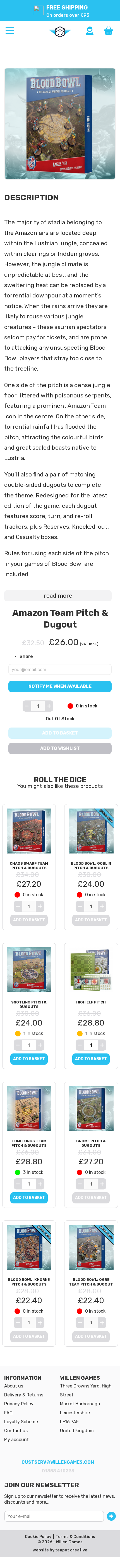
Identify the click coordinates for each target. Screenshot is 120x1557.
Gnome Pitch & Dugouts (91, 1143)
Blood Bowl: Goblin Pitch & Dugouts (91, 865)
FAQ (8, 1412)
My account (16, 1439)
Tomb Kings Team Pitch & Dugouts (29, 1143)
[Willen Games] (60, 31)
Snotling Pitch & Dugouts (29, 1004)
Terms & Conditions (75, 1536)
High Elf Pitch (91, 1002)
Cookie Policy (38, 1536)
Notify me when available (60, 686)
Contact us (16, 1430)
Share (26, 656)
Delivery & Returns (23, 1395)
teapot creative (71, 1550)
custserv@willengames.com (57, 1462)
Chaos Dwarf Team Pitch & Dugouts (29, 865)
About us (13, 1386)
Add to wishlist (60, 748)
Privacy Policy (18, 1403)
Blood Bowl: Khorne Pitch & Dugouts (29, 1281)
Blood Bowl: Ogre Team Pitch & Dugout (91, 1281)
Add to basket (60, 733)
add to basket (29, 1059)
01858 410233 (58, 1470)
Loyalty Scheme (21, 1421)
